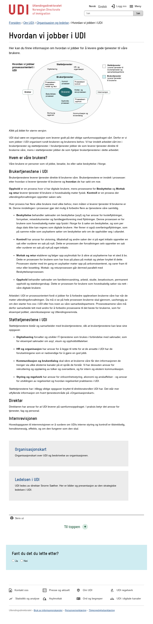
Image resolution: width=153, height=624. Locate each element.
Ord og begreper (93, 598)
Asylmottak (55, 598)
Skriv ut (17, 518)
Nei (26, 560)
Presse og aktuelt (59, 590)
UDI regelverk (125, 590)
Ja (16, 560)
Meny (135, 6)
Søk (138, 13)
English (102, 6)
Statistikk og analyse (27, 598)
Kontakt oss (21, 590)
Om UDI (87, 590)
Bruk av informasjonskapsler (48, 610)
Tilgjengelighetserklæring (102, 610)
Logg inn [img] (119, 6)
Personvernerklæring (75, 610)
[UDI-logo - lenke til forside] (35, 14)
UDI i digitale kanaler (129, 598)
